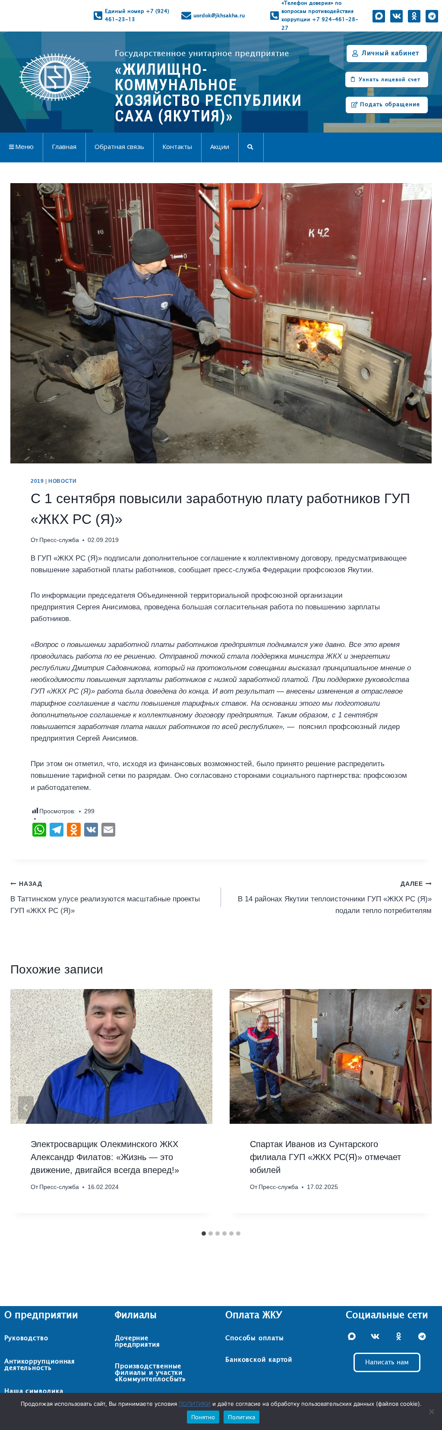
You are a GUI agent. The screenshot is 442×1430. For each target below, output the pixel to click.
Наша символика (33, 1391)
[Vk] (396, 16)
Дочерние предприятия (137, 1341)
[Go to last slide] (26, 1107)
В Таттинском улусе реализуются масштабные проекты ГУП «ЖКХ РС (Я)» (105, 898)
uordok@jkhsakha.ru (219, 15)
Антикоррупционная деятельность (39, 1365)
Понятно (203, 1417)
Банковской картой (258, 1360)
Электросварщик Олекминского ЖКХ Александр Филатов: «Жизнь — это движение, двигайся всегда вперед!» (105, 1157)
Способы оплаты (254, 1338)
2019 (37, 481)
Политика (241, 1417)
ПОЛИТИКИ (195, 1403)
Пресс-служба (59, 540)
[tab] (204, 1233)
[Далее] (416, 1107)
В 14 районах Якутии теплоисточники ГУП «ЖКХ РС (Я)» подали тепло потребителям (335, 898)
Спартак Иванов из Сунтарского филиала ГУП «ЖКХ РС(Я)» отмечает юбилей (325, 1157)
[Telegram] (432, 16)
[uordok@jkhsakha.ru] (186, 16)
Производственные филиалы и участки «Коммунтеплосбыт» (150, 1372)
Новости (62, 481)
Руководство (26, 1338)
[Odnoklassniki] (414, 16)
